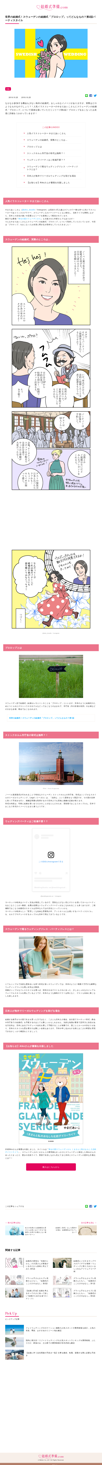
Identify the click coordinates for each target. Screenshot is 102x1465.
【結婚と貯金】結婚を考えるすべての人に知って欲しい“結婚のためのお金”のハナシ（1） (37, 1294)
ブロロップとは (34, 146)
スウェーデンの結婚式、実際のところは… (47, 140)
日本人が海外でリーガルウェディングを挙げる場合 (51, 175)
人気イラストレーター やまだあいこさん (46, 133)
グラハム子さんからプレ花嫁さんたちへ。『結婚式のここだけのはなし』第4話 (85, 1293)
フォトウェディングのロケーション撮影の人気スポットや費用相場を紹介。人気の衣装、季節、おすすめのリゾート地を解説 (60, 1329)
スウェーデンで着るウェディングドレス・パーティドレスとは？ (52, 168)
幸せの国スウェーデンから (29, 218)
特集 (8, 89)
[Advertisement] (51, 1180)
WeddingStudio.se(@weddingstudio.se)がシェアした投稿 (59, 887)
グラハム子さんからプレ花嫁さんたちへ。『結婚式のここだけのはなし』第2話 (37, 1281)
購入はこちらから (51, 1167)
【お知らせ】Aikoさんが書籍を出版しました (48, 182)
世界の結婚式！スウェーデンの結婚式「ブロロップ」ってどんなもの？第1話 (41, 718)
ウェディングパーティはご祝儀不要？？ (46, 159)
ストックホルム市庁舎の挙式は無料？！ (46, 153)
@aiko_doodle (28, 209)
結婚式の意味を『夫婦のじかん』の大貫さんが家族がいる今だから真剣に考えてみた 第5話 (37, 1265)
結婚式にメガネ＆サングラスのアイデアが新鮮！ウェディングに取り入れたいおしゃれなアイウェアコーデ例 (85, 1266)
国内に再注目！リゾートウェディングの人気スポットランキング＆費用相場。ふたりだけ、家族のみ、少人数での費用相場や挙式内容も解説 (60, 1341)
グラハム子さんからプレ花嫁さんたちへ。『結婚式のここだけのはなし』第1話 (85, 1281)
